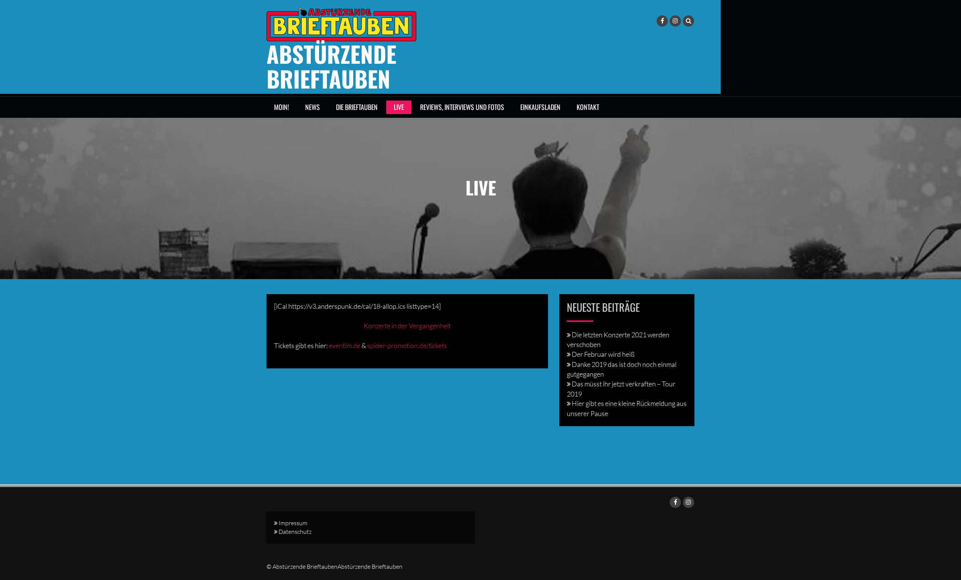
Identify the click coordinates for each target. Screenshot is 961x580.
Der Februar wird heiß (603, 354)
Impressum (293, 523)
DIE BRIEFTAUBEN (357, 107)
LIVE (399, 107)
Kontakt (588, 107)
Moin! (281, 107)
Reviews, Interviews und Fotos (462, 107)
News (312, 107)
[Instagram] (675, 21)
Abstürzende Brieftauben (331, 66)
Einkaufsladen (540, 107)
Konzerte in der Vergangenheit (407, 326)
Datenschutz (295, 531)
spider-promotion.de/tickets (407, 345)
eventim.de (344, 345)
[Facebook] (662, 21)
